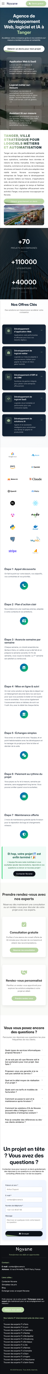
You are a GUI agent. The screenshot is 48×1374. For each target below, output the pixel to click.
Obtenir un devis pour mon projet (24, 49)
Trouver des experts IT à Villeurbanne (19, 1359)
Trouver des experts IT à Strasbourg (18, 1339)
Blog (4, 1288)
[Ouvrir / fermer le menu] (3, 3)
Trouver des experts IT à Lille (15, 1345)
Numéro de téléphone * (14, 1206)
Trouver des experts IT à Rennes (17, 1348)
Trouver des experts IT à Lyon (16, 1327)
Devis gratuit (37, 3)
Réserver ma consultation (24, 950)
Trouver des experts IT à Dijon (16, 1354)
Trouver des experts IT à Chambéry (18, 1330)
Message (8, 1216)
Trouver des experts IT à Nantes (17, 1333)
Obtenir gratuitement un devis (24, 201)
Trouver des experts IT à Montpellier (18, 1336)
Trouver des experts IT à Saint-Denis (19, 1362)
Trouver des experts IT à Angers (17, 1356)
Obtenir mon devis (13, 1310)
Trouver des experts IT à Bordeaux (18, 1342)
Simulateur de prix (9, 1284)
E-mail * (8, 1195)
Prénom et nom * (11, 1185)
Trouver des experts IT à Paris (16, 1324)
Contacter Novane (24, 874)
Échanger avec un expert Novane (15, 1291)
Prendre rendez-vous (24, 998)
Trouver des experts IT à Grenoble (18, 1351)
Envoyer (25, 1234)
